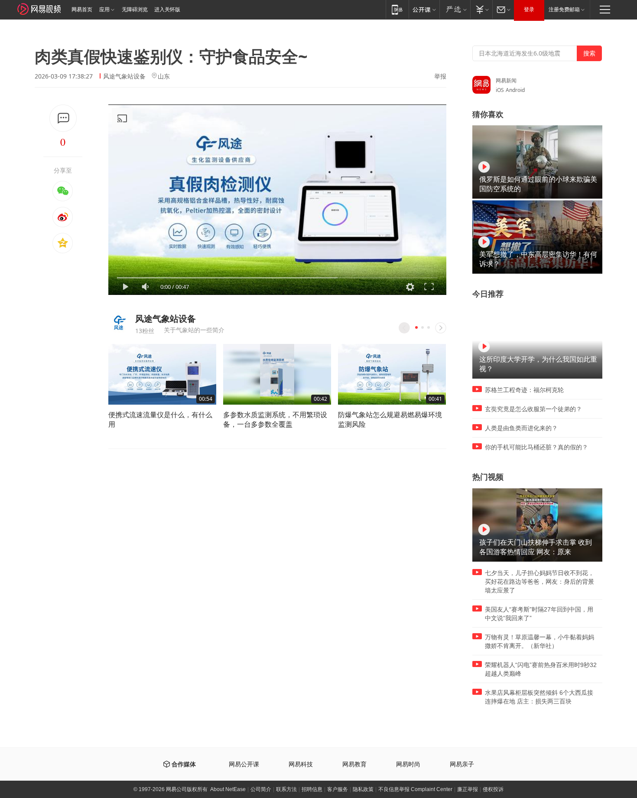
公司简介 (260, 789)
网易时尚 (408, 764)
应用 (104, 10)
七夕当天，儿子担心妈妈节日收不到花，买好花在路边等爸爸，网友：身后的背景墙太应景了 (539, 581)
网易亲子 (462, 764)
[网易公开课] (424, 9)
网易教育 (354, 764)
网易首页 (82, 10)
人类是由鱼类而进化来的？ (521, 428)
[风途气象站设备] (118, 322)
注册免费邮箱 (564, 10)
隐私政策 (363, 789)
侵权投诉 (493, 789)
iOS (500, 90)
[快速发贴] (63, 118)
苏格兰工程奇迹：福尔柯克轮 (524, 389)
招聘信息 (312, 789)
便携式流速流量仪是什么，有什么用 (160, 419)
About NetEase (228, 789)
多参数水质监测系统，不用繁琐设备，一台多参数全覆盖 (275, 419)
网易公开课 (244, 764)
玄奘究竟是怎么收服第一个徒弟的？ (533, 409)
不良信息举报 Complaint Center (415, 789)
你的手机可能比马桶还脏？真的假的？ (536, 447)
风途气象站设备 (124, 76)
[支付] (481, 9)
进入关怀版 (167, 10)
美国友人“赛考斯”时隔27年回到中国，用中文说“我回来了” (539, 613)
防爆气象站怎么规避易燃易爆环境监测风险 (390, 419)
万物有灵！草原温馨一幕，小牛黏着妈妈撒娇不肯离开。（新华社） (539, 641)
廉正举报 (467, 789)
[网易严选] (454, 9)
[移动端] (397, 9)
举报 (440, 76)
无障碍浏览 (135, 10)
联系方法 (286, 789)
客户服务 (337, 789)
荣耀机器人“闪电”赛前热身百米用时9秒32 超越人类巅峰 (541, 669)
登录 (529, 10)
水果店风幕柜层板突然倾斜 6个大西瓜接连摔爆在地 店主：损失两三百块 (539, 697)
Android (515, 90)
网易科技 (301, 764)
